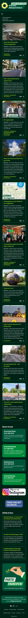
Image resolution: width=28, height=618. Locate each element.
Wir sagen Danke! (9, 120)
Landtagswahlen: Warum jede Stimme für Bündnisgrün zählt (12, 549)
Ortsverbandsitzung (9, 476)
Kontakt (13, 613)
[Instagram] (13, 606)
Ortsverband (7, 135)
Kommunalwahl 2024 (9, 132)
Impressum (18, 613)
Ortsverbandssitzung (10, 447)
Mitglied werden (7, 613)
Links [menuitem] (16, 606)
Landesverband (20, 609)
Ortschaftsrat (7, 55)
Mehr (20, 55)
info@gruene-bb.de (15, 601)
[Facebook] (11, 606)
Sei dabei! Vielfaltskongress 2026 (13, 534)
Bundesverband (12, 609)
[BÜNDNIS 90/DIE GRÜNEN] (4, 5)
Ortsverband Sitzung (9, 431)
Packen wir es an (8, 288)
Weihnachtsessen (9, 462)
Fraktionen (5, 19)
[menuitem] (6, 609)
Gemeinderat (7, 54)
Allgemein (6, 262)
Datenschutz (14, 616)
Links (23, 613)
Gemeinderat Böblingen (8, 20)
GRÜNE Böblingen (6, 17)
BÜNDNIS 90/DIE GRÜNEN (18, 3)
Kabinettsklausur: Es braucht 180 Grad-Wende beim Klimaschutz (13, 518)
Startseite (6, 609)
